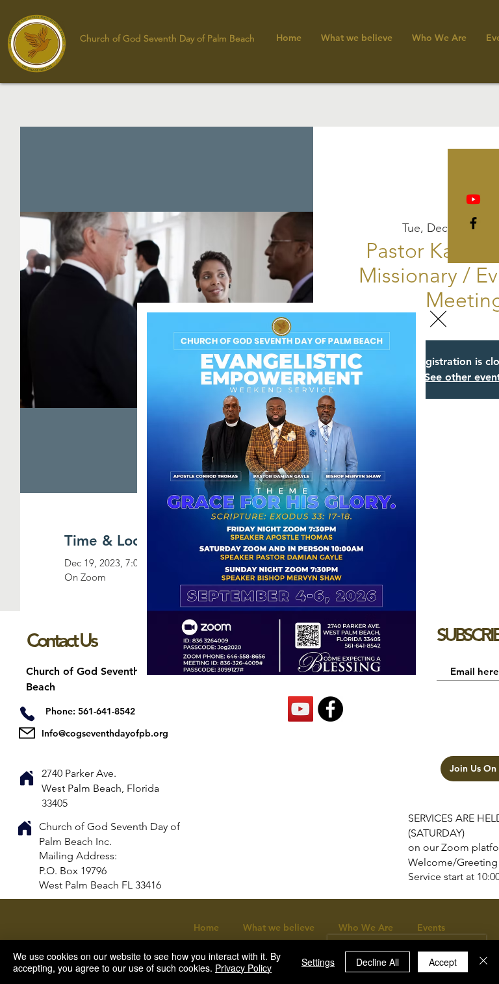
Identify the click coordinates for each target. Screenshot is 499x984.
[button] (438, 319)
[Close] (483, 962)
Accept (443, 961)
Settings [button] (318, 961)
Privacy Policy (243, 967)
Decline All (377, 961)
